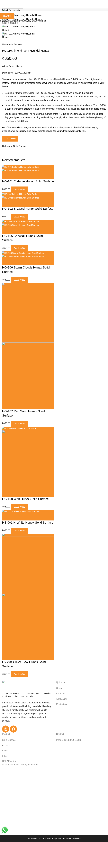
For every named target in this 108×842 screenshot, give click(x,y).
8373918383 (49, 838)
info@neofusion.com (72, 838)
